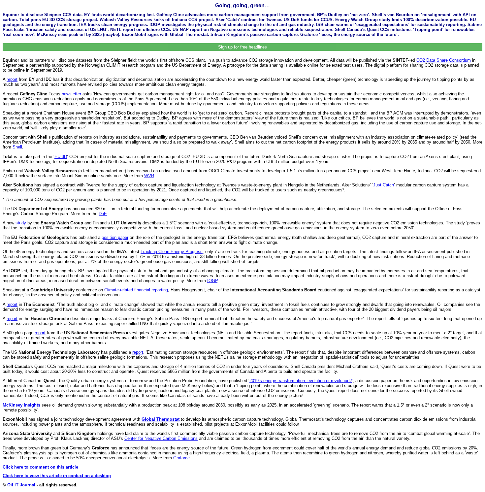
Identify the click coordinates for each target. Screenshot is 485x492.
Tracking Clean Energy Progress (172, 251)
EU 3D (60, 156)
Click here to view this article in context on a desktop (57, 475)
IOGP (212, 280)
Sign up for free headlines (242, 47)
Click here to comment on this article (40, 467)
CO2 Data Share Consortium (443, 60)
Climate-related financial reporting (136, 289)
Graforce (181, 457)
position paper (115, 237)
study (21, 222)
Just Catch (383, 184)
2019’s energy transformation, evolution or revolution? (300, 380)
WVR (149, 175)
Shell (17, 147)
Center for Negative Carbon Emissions (161, 438)
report (12, 79)
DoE (103, 213)
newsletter (71, 93)
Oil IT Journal (21, 484)
